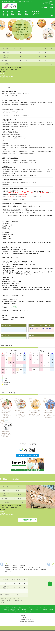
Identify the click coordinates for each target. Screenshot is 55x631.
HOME (1, 607)
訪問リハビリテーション (22, 609)
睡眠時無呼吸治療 (20, 611)
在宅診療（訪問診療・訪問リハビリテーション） (44, 607)
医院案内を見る (28, 520)
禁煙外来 (45, 609)
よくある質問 (29, 611)
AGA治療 (51, 609)
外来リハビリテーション (9, 609)
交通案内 (20, 607)
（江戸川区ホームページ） (17, 307)
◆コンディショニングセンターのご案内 (40, 328)
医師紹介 (8, 607)
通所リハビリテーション (35, 609)
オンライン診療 (28, 607)
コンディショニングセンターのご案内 (43, 611)
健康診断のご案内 (10, 611)
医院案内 (14, 607)
